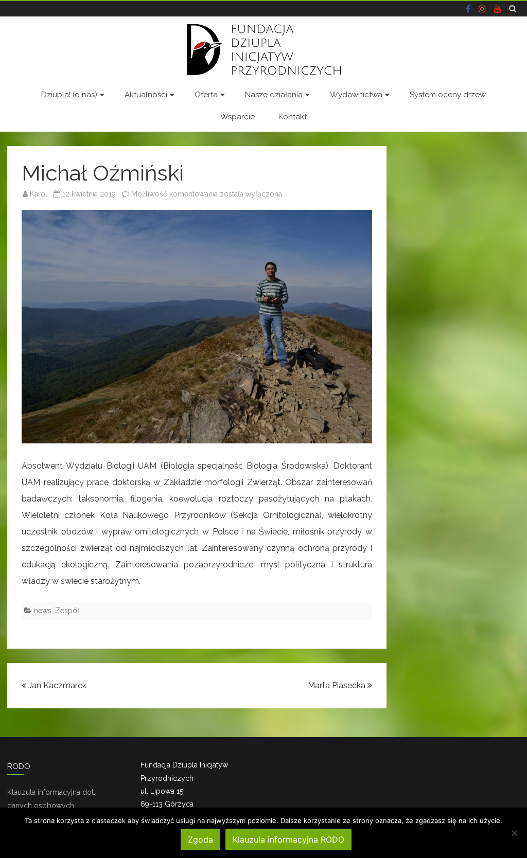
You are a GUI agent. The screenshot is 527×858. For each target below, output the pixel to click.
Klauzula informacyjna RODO (288, 839)
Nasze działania (274, 94)
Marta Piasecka (337, 685)
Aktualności (146, 94)
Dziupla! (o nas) (69, 94)
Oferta (206, 94)
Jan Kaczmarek (56, 685)
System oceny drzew (448, 94)
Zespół (67, 610)
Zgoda (200, 839)
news (42, 610)
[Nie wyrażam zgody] (514, 833)
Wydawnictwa (356, 94)
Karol (38, 194)
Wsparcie (237, 116)
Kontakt (292, 116)
